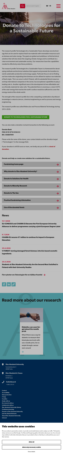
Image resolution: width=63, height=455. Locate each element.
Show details (31, 451)
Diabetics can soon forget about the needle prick (31, 329)
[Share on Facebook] (4, 284)
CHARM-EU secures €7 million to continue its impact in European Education (28, 239)
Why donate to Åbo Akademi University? (20, 171)
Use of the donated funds (14, 207)
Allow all (31, 442)
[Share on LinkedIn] (9, 284)
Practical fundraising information (17, 200)
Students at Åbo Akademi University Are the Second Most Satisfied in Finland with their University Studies (30, 266)
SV (47, 6)
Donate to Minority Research (15, 186)
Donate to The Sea (11, 193)
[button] (13, 284)
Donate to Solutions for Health (16, 179)
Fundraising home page (13, 164)
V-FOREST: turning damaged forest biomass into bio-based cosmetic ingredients (29, 252)
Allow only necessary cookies (31, 447)
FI (50, 6)
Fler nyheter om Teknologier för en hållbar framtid (22, 275)
